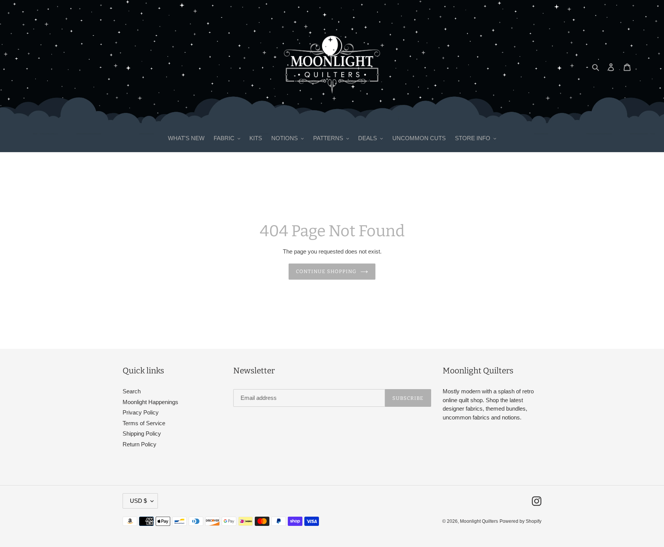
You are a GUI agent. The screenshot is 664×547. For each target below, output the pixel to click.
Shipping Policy (142, 433)
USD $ (138, 500)
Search (132, 391)
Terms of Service (144, 423)
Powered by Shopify (520, 521)
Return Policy (139, 444)
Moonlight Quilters (479, 521)
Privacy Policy (141, 412)
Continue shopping (326, 271)
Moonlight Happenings (150, 402)
